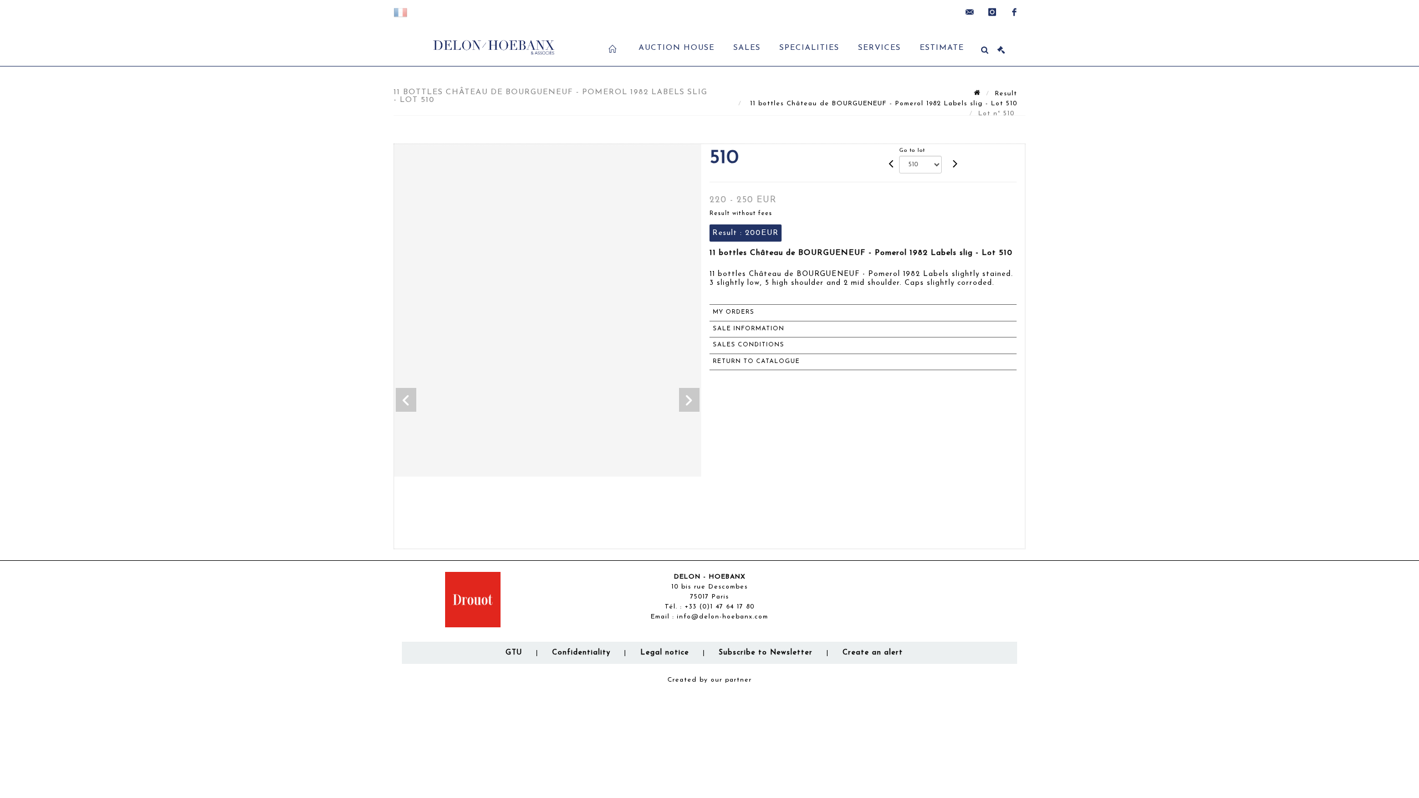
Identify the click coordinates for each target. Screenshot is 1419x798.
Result (1006, 93)
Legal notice (664, 652)
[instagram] (992, 12)
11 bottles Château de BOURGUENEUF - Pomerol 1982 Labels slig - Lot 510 (882, 103)
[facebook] (1014, 12)
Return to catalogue (756, 362)
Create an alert (873, 652)
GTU (514, 652)
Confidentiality (581, 652)
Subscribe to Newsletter (766, 652)
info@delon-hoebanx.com (722, 616)
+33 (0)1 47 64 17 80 (719, 606)
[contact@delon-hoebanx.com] (970, 12)
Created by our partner (709, 680)
